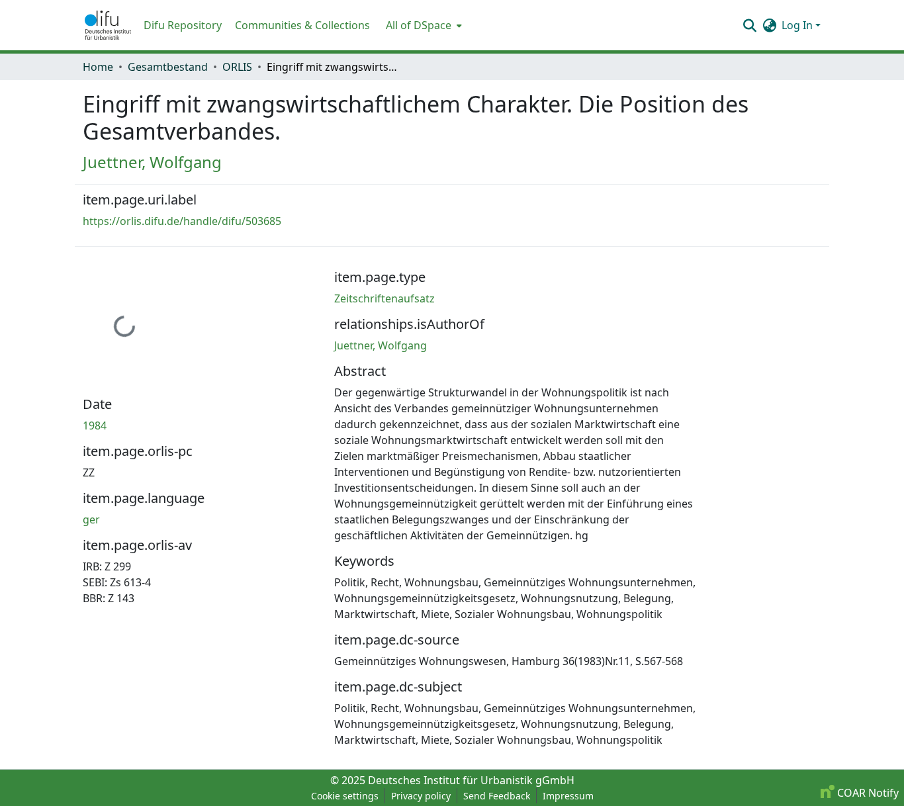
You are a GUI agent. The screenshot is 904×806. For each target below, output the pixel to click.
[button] (108, 25)
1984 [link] (95, 425)
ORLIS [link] (237, 67)
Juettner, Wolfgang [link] (152, 162)
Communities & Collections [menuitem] (302, 25)
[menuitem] (422, 25)
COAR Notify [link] (867, 792)
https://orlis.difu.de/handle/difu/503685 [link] (182, 221)
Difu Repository (183, 25)
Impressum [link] (568, 795)
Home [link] (98, 67)
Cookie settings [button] (345, 795)
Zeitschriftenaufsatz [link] (384, 298)
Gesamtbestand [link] (168, 67)
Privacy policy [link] (421, 795)
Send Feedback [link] (496, 795)
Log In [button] (798, 25)
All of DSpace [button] (418, 25)
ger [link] (91, 519)
